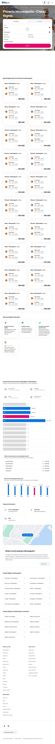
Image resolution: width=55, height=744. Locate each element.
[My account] (48, 2)
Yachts (4, 673)
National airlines (32, 658)
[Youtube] (8, 726)
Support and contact (7, 715)
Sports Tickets (6, 690)
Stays (4, 658)
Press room (5, 703)
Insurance (5, 681)
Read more (44, 563)
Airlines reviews (32, 661)
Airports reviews (32, 667)
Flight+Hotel (5, 661)
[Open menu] (52, 2)
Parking (4, 684)
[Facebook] (4, 726)
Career (4, 706)
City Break (5, 653)
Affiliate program (6, 709)
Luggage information (33, 673)
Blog (4, 700)
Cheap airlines (32, 655)
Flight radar (31, 653)
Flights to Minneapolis (24, 7)
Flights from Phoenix (14, 7)
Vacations (5, 655)
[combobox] (26, 27)
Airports (30, 664)
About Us (5, 697)
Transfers (5, 687)
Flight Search (6, 664)
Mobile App (31, 650)
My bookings (6, 712)
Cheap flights (6, 650)
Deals (4, 678)
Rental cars (5, 670)
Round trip (15, 21)
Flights (7, 7)
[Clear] (49, 27)
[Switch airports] (27, 29)
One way (40, 21)
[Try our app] (44, 2)
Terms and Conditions (8, 738)
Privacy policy (18, 738)
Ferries (4, 675)
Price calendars (32, 670)
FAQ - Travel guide (33, 675)
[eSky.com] (3, 7)
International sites (8, 732)
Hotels (4, 667)
